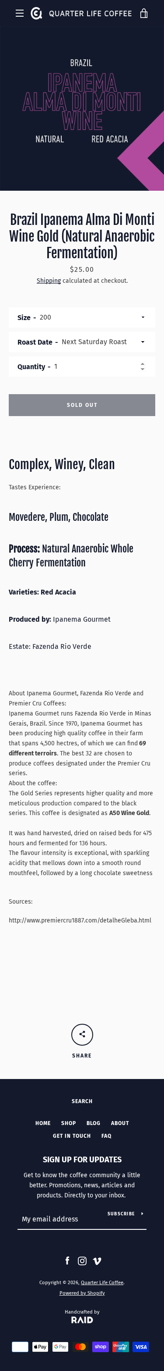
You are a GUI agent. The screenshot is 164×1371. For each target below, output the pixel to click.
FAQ (106, 1136)
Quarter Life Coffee (102, 1283)
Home (43, 1123)
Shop (68, 1123)
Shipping (49, 281)
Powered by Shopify (82, 1293)
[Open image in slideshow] (82, 108)
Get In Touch (72, 1136)
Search (82, 1101)
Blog (94, 1123)
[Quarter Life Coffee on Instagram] (82, 1260)
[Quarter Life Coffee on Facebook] (67, 1260)
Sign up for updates (82, 1159)
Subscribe (121, 1214)
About (120, 1123)
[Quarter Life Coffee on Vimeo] (97, 1260)
